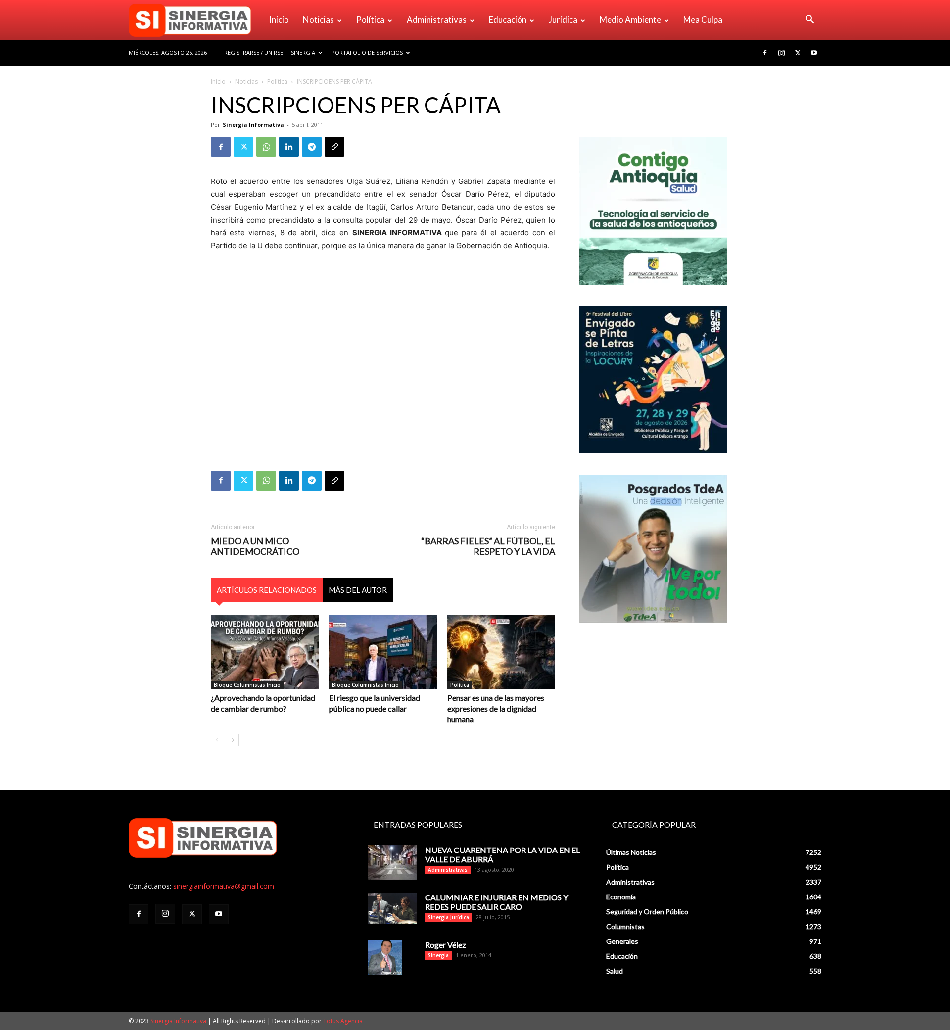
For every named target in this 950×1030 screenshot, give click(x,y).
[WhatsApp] (266, 147)
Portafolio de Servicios (367, 52)
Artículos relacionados (267, 589)
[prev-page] (217, 740)
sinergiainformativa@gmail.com (223, 886)
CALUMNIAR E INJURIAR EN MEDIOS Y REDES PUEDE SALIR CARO (496, 902)
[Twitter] (797, 53)
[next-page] (233, 740)
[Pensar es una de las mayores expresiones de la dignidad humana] (501, 652)
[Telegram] (312, 147)
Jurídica (563, 19)
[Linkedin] (289, 147)
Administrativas (437, 19)
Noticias (318, 19)
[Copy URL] (334, 147)
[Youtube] (814, 53)
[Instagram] (781, 53)
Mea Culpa (702, 19)
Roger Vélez (445, 944)
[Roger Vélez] (385, 957)
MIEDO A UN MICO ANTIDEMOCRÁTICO (255, 546)
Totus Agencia (343, 1021)
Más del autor (358, 589)
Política (370, 19)
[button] (809, 20)
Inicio (279, 19)
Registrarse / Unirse (253, 52)
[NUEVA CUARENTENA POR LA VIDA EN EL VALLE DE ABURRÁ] (392, 862)
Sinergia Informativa (253, 124)
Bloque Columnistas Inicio (247, 684)
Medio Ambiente (630, 19)
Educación (507, 19)
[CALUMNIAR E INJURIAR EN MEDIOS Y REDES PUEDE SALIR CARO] (392, 908)
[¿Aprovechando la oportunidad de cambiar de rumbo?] (265, 652)
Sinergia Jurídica (448, 917)
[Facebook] (765, 53)
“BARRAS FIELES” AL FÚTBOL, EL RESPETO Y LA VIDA (488, 546)
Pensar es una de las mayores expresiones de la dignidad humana (495, 708)
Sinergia (303, 52)
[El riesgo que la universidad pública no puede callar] (383, 652)
